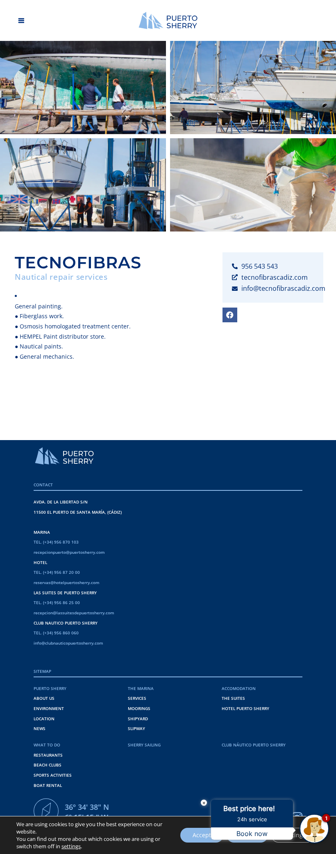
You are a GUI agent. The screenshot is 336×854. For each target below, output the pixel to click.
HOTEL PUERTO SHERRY (245, 708)
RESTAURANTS (48, 755)
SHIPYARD (138, 718)
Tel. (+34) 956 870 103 (56, 542)
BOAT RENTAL (48, 785)
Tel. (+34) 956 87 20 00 (57, 572)
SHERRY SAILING (144, 745)
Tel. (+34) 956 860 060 (56, 633)
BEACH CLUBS (47, 765)
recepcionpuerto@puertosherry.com (69, 552)
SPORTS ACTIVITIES (53, 775)
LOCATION (44, 718)
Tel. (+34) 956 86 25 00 (57, 602)
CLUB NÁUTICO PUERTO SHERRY (254, 745)
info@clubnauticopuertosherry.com (68, 643)
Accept (202, 835)
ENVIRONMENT (49, 708)
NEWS (39, 728)
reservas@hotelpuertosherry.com (67, 582)
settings (71, 846)
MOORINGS (139, 708)
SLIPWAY (136, 728)
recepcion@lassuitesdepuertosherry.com (74, 613)
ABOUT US (44, 698)
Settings (295, 835)
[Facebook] (229, 315)
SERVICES (137, 698)
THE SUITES (233, 698)
